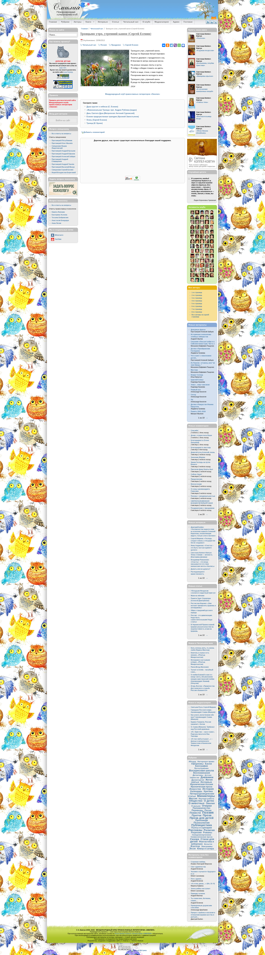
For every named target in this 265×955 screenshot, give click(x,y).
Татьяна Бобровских (60, 217)
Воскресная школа (201, 770)
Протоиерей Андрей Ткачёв (63, 164)
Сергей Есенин (131, 45)
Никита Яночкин (58, 212)
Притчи (196, 815)
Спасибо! (194, 430)
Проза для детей (202, 817)
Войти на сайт (63, 120)
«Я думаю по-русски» (205, 50)
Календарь (196, 791)
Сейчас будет (196, 474)
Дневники (207, 777)
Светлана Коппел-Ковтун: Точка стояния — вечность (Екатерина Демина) (201, 555)
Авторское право (205, 761)
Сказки (194, 839)
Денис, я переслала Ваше (201, 435)
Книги (87, 22)
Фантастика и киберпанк (202, 842)
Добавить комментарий (94, 132)
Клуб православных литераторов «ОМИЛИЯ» (133, 933)
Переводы (197, 810)
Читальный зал (130, 22)
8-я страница (197, 312)
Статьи (115, 22)
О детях (209, 800)
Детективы (198, 775)
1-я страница (197, 292)
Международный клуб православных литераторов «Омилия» (132, 94)
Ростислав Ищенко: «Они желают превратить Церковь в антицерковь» (203, 605)
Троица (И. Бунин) (95, 123)
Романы (207, 832)
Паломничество (201, 808)
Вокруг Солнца (197, 375)
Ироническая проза (201, 786)
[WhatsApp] (179, 45)
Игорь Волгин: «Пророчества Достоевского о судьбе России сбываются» (203, 688)
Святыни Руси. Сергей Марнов (203, 707)
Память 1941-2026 (198, 411)
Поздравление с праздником (202, 508)
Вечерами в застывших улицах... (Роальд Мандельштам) (200, 662)
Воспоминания (201, 773)
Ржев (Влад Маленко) (200, 667)
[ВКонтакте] (163, 45)
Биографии (201, 766)
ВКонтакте (59, 235)
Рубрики (65, 22)
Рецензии (196, 832)
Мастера (194, 370)
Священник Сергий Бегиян (62, 170)
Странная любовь (198, 862)
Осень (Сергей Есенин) (97, 120)
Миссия (193, 798)
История (208, 788)
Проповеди (201, 820)
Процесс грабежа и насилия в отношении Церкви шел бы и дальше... (203, 915)
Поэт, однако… (197, 879)
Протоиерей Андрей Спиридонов (60, 160)
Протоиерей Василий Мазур (63, 167)
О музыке (196, 806)
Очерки (207, 805)
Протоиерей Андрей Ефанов (63, 154)
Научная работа (206, 798)
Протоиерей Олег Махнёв (62, 143)
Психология (202, 822)
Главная (53, 22)
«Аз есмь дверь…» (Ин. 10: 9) (203, 883)
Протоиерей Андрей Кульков (63, 151)
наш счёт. (63, 68)
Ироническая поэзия (201, 784)
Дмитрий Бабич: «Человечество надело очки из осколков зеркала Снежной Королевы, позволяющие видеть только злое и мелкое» (203, 531)
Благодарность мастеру (201, 447)
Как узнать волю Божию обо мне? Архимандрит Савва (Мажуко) (202, 717)
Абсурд (192, 761)
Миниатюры (206, 795)
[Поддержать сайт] (132, 180)
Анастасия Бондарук (60, 220)
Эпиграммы (207, 846)
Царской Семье (197, 380)
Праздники (116, 45)
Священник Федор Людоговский (59, 147)
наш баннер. (68, 72)
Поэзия (103, 45)
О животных (197, 803)
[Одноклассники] (167, 45)
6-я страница (197, 306)
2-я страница (197, 295)
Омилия (210, 803)
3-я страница (197, 298)
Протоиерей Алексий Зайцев (63, 156)
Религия (209, 830)
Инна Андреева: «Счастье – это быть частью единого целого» (202, 548)
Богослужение (201, 768)
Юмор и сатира (205, 848)
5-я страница (197, 303)
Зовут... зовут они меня (200, 385)
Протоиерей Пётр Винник (62, 140)
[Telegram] (171, 45)
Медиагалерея (162, 22)
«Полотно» (200, 38)
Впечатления (196, 484)
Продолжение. (197, 479)
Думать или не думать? (200, 569)
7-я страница (197, 309)
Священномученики (201, 835)
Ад (192, 399)
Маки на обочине (197, 595)
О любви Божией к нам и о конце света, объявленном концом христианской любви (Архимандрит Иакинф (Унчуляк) (202, 679)
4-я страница (197, 301)
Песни (208, 810)
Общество (195, 800)
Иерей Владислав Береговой (64, 172)
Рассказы (195, 830)
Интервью (103, 22)
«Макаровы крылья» (204, 76)
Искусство (195, 789)
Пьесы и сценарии (201, 827)
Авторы (77, 22)
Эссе (192, 848)
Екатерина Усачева (59, 215)
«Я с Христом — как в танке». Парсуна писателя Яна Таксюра (203, 734)
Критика (208, 791)
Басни (208, 763)
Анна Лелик (56, 223)
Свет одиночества (198, 867)
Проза (207, 815)
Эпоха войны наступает (200, 888)
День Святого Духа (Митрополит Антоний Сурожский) (110, 113)
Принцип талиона (198, 893)
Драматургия (197, 780)
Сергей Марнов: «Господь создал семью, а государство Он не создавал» (203, 541)
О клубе (146, 22)
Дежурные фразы (198, 329)
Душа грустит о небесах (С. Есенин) (102, 107)
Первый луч (196, 390)
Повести (195, 812)
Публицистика (201, 825)
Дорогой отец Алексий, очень (203, 452)
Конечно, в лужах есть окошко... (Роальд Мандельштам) (200, 655)
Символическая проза (201, 837)
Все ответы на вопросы (61, 133)
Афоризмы (197, 763)
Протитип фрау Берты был (202, 469)
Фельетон (208, 844)
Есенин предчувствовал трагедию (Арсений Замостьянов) (113, 117)
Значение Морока (198, 457)
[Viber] (175, 45)
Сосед (193, 395)
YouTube (58, 239)
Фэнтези (195, 846)
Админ (176, 22)
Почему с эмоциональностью (203, 496)
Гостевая (188, 22)
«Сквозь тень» (202, 102)
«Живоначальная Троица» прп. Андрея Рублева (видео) (112, 110)
